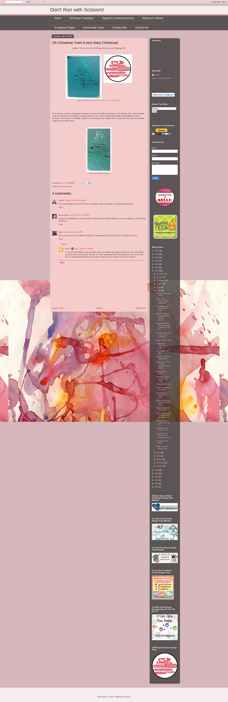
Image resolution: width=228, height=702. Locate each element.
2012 (157, 477)
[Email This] (81, 183)
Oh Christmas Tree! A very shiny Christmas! (163, 335)
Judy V (61, 200)
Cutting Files (119, 27)
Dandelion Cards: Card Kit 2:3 (162, 429)
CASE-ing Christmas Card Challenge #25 (107, 100)
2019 (157, 258)
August (160, 284)
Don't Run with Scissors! (77, 10)
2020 (157, 254)
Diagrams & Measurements (118, 18)
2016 (157, 268)
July (158, 287)
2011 (157, 480)
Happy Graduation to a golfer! (163, 409)
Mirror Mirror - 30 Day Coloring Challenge (162, 301)
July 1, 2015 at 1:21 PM (83, 249)
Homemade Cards (93, 27)
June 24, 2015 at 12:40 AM (75, 200)
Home (57, 18)
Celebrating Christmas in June (162, 345)
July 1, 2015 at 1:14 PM (73, 232)
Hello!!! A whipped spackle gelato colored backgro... (163, 317)
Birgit (61, 232)
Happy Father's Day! (164, 340)
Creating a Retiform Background (163, 357)
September (161, 280)
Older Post (140, 308)
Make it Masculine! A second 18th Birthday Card (163, 415)
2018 (157, 261)
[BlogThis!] (84, 183)
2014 (157, 470)
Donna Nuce (63, 215)
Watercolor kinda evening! (162, 389)
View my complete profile (161, 78)
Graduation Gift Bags (162, 442)
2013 (157, 473)
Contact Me (142, 27)
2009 (157, 487)
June (159, 290)
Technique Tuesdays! (81, 18)
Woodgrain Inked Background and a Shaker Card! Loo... (163, 326)
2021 (157, 251)
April (159, 456)
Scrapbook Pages (64, 27)
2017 (157, 264)
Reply (61, 207)
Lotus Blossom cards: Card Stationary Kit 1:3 (163, 436)
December (161, 274)
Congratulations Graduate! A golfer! (162, 395)
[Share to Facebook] (89, 183)
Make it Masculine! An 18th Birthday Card (163, 402)
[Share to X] (86, 183)
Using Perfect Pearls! (161, 372)
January (160, 466)
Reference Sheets (152, 18)
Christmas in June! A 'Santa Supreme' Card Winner (163, 365)
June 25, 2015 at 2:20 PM (79, 215)
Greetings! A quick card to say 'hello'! (163, 379)
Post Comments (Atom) (104, 317)
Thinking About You (163, 384)
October (160, 277)
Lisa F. (67, 249)
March (159, 459)
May (159, 453)
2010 (157, 483)
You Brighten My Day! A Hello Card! (162, 308)
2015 (157, 271)
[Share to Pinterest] (91, 183)
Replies (64, 244)
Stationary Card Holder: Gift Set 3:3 (163, 423)
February (160, 463)
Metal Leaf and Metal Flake (161, 447)
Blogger (127, 697)
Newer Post (57, 308)
